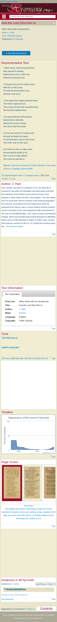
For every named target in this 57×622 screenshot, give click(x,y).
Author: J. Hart (8, 33)
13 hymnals (18, 39)
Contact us (30, 609)
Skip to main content (8, 1)
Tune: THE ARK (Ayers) (12, 36)
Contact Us (28, 615)
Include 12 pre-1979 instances (14, 595)
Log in (39, 10)
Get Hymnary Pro (36, 618)
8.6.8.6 (22, 313)
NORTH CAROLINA (10, 347)
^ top (53, 178)
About (5, 615)
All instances (8, 599)
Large (13, 178)
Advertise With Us (39, 615)
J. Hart (22, 309)
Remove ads (7, 6)
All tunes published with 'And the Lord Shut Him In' (25, 358)
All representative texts (12, 175)
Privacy (19, 615)
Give (26, 618)
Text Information (12, 294)
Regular (5, 178)
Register (49, 10)
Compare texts (31, 175)
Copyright (12, 615)
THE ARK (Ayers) (10, 338)
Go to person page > (15, 226)
